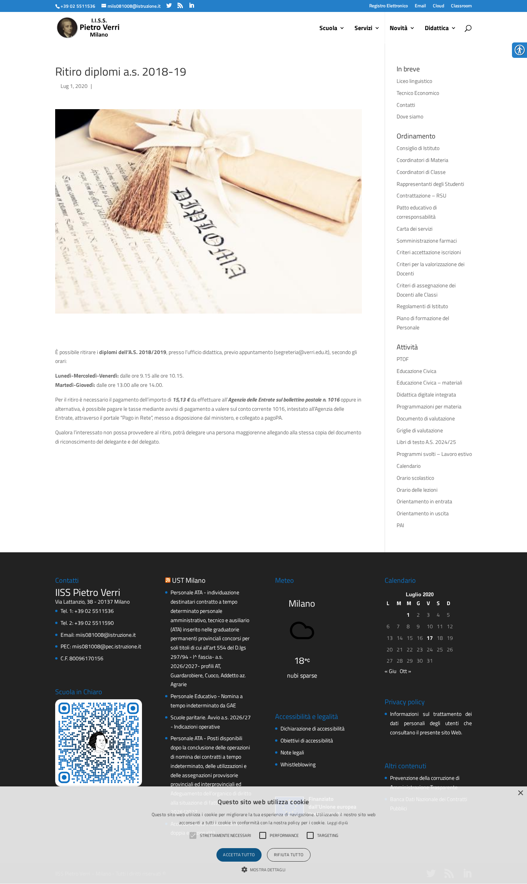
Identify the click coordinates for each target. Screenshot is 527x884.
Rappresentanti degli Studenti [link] (430, 184)
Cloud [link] (438, 5)
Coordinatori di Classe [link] (421, 172)
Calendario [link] (409, 466)
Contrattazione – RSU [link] (421, 195)
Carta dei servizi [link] (414, 228)
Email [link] (420, 5)
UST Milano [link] (189, 580)
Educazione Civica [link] (416, 371)
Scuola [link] (328, 28)
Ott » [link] (405, 671)
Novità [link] (398, 28)
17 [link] (430, 638)
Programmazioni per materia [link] (429, 406)
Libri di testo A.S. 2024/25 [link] (426, 442)
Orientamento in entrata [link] (424, 501)
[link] (77, 6)
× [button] (520, 793)
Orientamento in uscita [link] (423, 513)
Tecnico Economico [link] (418, 93)
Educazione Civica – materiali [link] (429, 382)
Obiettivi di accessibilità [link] (306, 740)
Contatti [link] (406, 105)
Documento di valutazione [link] (426, 418)
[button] (263, 870)
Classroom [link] (461, 5)
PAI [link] (400, 525)
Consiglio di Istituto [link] (418, 148)
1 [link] (408, 615)
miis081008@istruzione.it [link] (106, 635)
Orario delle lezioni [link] (417, 490)
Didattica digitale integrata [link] (426, 394)
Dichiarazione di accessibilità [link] (312, 728)
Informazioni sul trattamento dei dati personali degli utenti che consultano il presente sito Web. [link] (430, 723)
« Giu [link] (390, 671)
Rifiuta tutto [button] (289, 855)
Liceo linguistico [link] (414, 81)
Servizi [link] (363, 28)
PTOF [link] (403, 359)
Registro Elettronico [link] (388, 5)
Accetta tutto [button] (239, 855)
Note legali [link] (292, 752)
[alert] (263, 835)
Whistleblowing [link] (298, 764)
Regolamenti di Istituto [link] (422, 306)
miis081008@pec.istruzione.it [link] (106, 646)
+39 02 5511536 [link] (94, 611)
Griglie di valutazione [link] (420, 430)
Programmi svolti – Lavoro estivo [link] (434, 454)
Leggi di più (337, 823)
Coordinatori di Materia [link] (422, 160)
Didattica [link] (437, 28)
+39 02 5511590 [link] (94, 623)
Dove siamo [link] (410, 116)
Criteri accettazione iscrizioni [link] (429, 252)
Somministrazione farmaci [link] (427, 240)
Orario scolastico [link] (415, 478)
